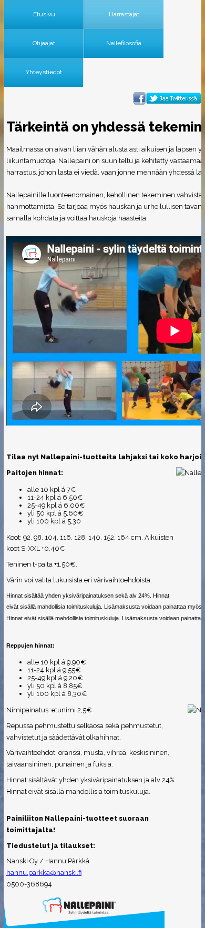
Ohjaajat (44, 43)
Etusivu (44, 14)
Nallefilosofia (123, 43)
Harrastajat (124, 14)
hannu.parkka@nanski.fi (43, 872)
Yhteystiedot (44, 72)
